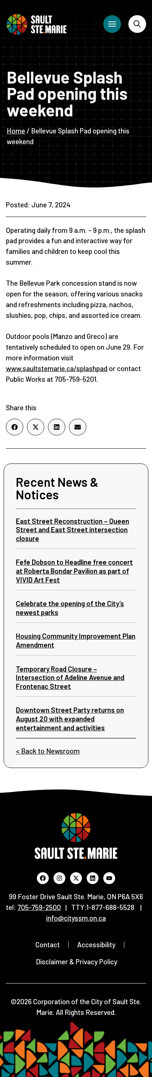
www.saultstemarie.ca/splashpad (56, 368)
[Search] (137, 24)
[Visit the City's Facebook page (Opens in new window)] (43, 878)
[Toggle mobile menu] (112, 24)
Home (16, 130)
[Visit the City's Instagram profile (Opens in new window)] (59, 878)
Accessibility (96, 944)
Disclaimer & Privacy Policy (76, 961)
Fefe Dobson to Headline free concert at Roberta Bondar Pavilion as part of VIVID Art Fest (74, 571)
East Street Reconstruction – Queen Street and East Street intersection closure (72, 530)
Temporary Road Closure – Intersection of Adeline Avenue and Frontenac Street (70, 677)
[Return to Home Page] (36, 24)
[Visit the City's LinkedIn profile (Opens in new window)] (93, 878)
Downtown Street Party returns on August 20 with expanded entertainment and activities (70, 718)
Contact (47, 944)
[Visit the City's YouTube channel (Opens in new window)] (109, 878)
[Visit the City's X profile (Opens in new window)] (76, 878)
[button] (14, 427)
